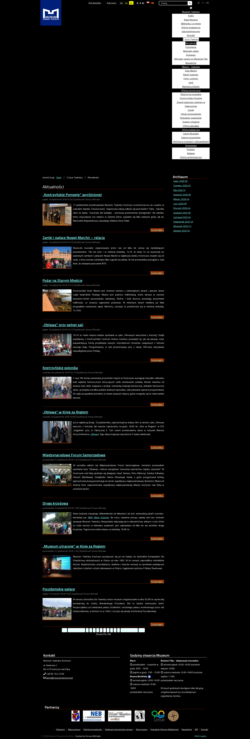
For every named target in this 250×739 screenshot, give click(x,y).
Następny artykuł (129, 630)
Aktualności (190, 43)
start (64, 630)
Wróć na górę (200, 736)
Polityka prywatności (92, 729)
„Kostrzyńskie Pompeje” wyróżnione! (72, 194)
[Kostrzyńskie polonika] (57, 387)
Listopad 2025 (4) (182, 217)
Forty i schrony (190, 78)
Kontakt (191, 35)
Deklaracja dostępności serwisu (119, 729)
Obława (94, 434)
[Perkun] (140, 715)
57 (97, 630)
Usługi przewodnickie (191, 114)
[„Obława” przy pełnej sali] (57, 344)
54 (87, 630)
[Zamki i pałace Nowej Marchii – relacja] (57, 257)
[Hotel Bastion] (119, 715)
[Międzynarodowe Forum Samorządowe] (57, 474)
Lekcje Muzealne (191, 133)
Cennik (191, 110)
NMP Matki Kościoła (98, 517)
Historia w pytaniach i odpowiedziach (191, 141)
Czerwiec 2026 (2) (182, 185)
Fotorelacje (190, 47)
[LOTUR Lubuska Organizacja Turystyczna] (157, 715)
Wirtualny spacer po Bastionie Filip (191, 59)
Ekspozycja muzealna (191, 94)
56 (94, 630)
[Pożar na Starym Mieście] (57, 300)
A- (138, 2)
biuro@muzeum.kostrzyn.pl (59, 678)
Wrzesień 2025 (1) (182, 226)
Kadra (191, 15)
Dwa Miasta (191, 70)
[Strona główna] (191, 8)
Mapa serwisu (74, 729)
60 (108, 630)
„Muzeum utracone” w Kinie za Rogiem (74, 546)
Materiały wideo (191, 51)
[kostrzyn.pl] (75, 715)
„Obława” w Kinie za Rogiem (65, 412)
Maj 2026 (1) (179, 190)
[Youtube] (207, 2)
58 (101, 630)
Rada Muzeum (191, 19)
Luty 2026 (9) (180, 203)
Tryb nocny (111, 2)
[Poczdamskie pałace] (57, 608)
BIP (196, 729)
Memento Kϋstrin (191, 86)
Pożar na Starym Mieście (62, 280)
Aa (121, 2)
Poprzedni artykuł (76, 630)
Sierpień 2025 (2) (181, 230)
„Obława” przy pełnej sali (63, 325)
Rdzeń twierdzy (190, 74)
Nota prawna (141, 729)
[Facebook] (199, 2)
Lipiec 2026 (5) (180, 181)
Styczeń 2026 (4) (181, 208)
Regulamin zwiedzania (191, 118)
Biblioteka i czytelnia (191, 23)
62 (115, 630)
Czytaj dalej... (157, 230)
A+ (143, 2)
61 (111, 630)
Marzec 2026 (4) (181, 199)
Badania (191, 153)
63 (118, 630)
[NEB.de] (94, 715)
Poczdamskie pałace (59, 589)
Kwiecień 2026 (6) (182, 194)
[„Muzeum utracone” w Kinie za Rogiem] (57, 565)
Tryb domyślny (94, 2)
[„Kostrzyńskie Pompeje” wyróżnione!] (57, 214)
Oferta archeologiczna (191, 157)
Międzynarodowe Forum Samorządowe (74, 455)
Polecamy (60, 729)
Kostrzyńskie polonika (60, 368)
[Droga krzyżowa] (57, 523)
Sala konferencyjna (191, 31)
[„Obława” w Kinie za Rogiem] (57, 431)
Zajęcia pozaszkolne (191, 137)
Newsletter (190, 63)
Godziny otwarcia (190, 122)
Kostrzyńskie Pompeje (191, 98)
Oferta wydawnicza (190, 27)
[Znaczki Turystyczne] (173, 715)
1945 (190, 82)
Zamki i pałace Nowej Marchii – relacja (74, 237)
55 (90, 630)
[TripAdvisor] (203, 2)
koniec (142, 630)
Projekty (191, 149)
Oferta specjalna (191, 126)
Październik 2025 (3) (183, 221)
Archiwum (191, 55)
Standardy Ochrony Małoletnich (164, 729)
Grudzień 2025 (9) (182, 212)
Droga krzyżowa (55, 503)
